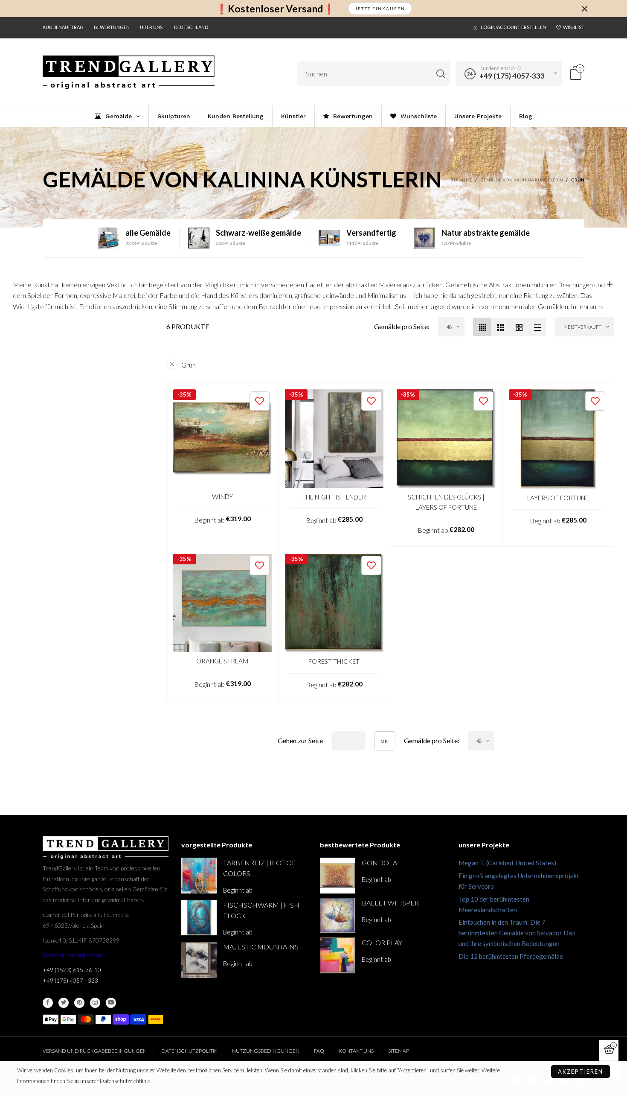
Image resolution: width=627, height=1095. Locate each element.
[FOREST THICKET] (334, 603)
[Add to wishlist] (260, 401)
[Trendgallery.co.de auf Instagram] (95, 1003)
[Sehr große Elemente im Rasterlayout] (519, 327)
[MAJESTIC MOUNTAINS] (199, 959)
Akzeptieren (580, 1071)
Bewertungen (112, 27)
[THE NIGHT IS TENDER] (334, 438)
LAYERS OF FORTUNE (558, 498)
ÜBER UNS (151, 27)
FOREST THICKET (334, 661)
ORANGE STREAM (222, 661)
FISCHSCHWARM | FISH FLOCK (261, 910)
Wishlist (573, 27)
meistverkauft (582, 327)
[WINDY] (222, 438)
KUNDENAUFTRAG (63, 27)
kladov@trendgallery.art (73, 954)
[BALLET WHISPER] (337, 915)
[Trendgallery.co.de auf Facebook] (48, 1003)
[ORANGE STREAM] (222, 603)
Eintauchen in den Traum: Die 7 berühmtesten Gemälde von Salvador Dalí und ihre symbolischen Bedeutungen (517, 932)
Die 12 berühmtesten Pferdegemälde (511, 956)
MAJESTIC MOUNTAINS (261, 947)
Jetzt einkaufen (380, 8)
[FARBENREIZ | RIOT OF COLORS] (199, 875)
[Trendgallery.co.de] (129, 72)
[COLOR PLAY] (337, 955)
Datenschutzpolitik (189, 1051)
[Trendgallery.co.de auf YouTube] (111, 1003)
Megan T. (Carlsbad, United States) (507, 863)
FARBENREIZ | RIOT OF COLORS (259, 867)
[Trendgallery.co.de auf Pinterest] (79, 1003)
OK (385, 741)
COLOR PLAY (382, 942)
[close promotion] (584, 8)
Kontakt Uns (356, 1051)
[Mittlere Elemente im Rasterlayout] (482, 327)
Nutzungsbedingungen (265, 1051)
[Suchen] (441, 73)
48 (449, 327)
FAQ (319, 1051)
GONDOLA (379, 862)
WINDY (222, 496)
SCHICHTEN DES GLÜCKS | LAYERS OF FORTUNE (446, 502)
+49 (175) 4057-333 (512, 75)
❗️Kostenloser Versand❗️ (275, 8)
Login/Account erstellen (513, 27)
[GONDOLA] (337, 875)
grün (188, 365)
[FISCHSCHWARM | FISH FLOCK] (199, 917)
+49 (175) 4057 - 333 (70, 980)
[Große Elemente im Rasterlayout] (500, 327)
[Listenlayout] (537, 327)
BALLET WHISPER (390, 903)
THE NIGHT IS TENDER (334, 497)
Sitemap (398, 1051)
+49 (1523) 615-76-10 (72, 969)
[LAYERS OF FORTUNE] (558, 439)
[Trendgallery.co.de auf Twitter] (63, 1003)
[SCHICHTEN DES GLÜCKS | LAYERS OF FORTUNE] (446, 438)
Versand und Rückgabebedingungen (95, 1051)
